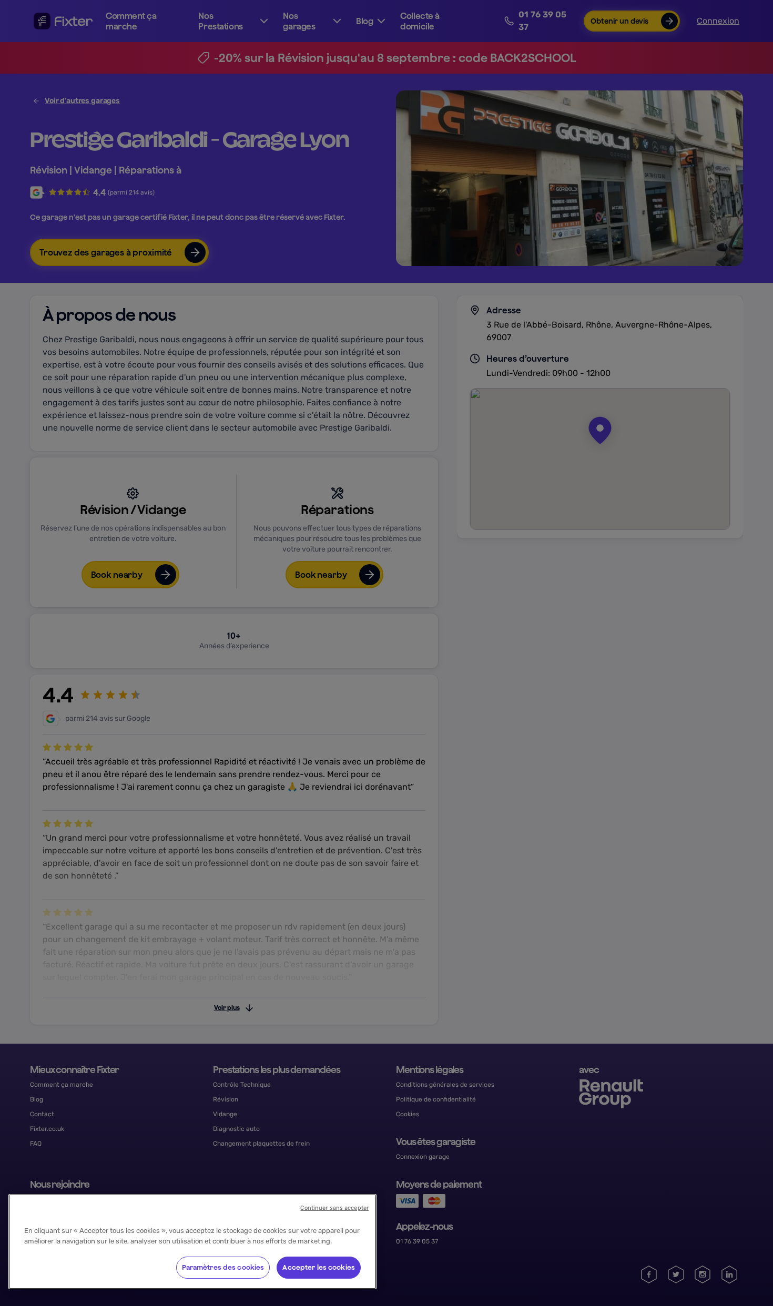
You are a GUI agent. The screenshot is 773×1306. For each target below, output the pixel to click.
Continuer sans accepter (334, 1208)
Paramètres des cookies (223, 1267)
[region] (192, 1241)
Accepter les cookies (318, 1267)
